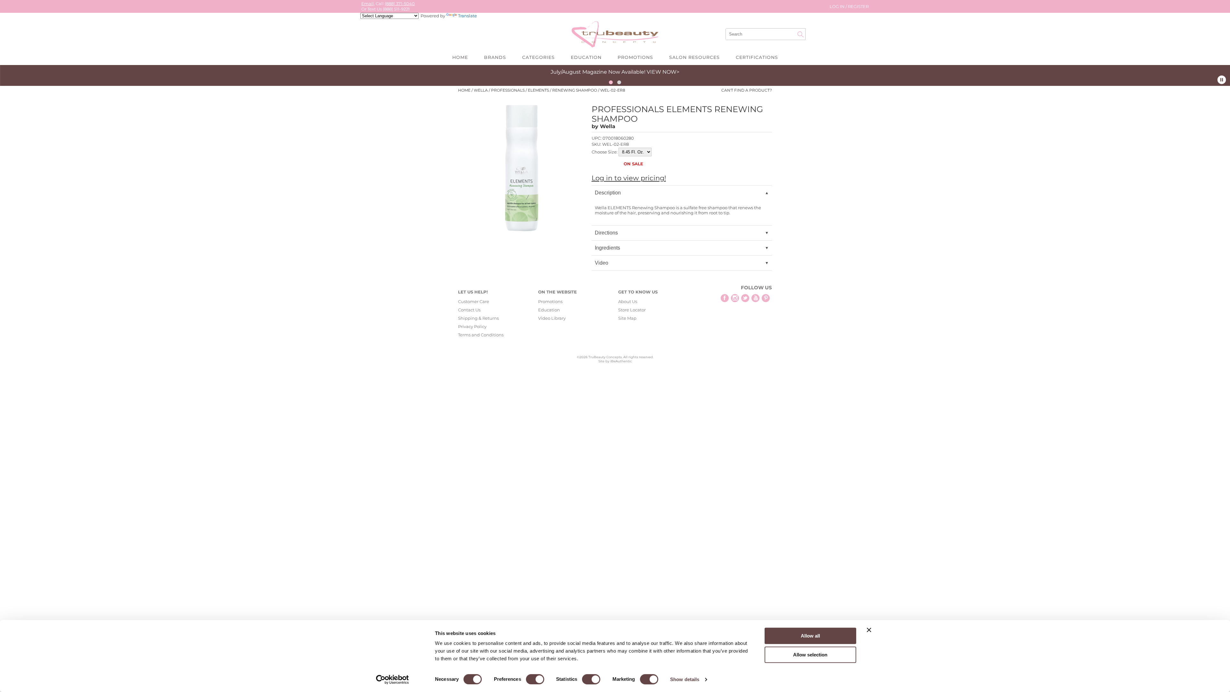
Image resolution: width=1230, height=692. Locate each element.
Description (608, 192)
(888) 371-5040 (400, 3)
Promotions (635, 57)
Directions (606, 232)
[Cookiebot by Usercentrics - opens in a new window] (393, 679)
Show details (684, 679)
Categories (538, 57)
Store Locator (632, 309)
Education (586, 57)
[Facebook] (725, 298)
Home (460, 57)
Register (858, 6)
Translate (467, 15)
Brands (495, 57)
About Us (627, 301)
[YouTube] (755, 298)
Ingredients (607, 248)
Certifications (757, 57)
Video (601, 263)
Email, (368, 3)
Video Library (552, 318)
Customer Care (473, 301)
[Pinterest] (766, 298)
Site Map (627, 318)
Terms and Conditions (481, 334)
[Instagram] (735, 298)
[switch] (535, 679)
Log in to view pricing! (629, 178)
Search (800, 34)
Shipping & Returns (478, 318)
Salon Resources (694, 57)
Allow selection (810, 654)
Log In (838, 6)
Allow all (810, 635)
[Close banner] (869, 630)
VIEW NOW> (663, 72)
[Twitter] (745, 298)
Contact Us (469, 309)
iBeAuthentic (621, 361)
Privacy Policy (472, 326)
